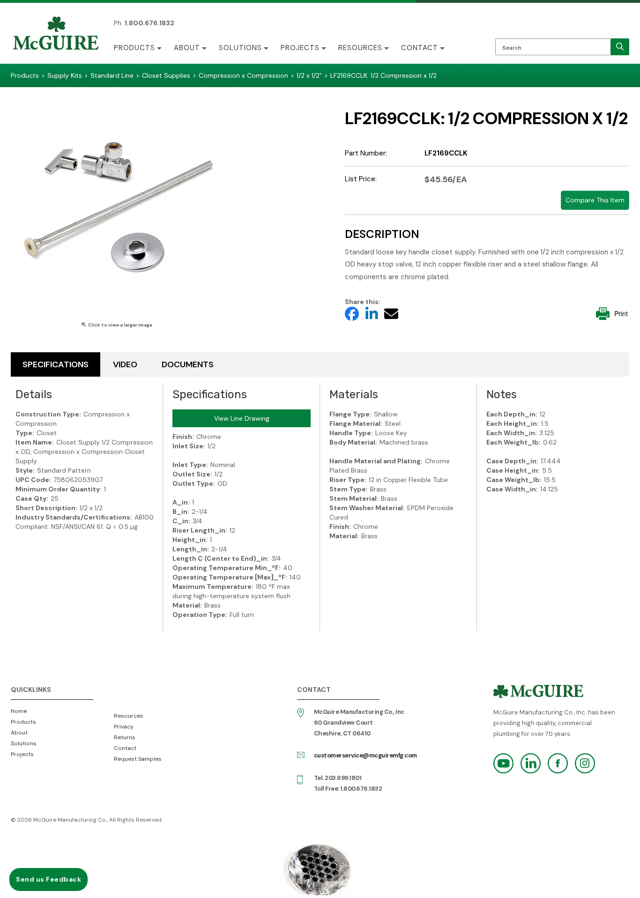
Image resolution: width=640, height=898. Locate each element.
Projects (300, 47)
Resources (360, 47)
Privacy (124, 726)
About (187, 47)
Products (134, 47)
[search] (619, 46)
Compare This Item (595, 200)
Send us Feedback (48, 879)
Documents (188, 364)
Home (19, 711)
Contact (419, 47)
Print (621, 313)
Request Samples (138, 759)
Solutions (240, 47)
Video (125, 364)
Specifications (55, 364)
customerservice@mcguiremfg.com (365, 755)
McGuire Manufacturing (56, 34)
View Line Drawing (241, 418)
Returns (124, 737)
